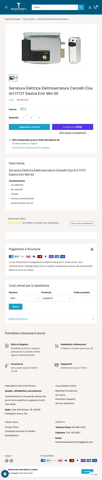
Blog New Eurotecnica (66, 391)
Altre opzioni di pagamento (72, 133)
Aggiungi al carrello (29, 127)
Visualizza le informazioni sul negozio (31, 147)
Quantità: (14, 117)
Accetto (87, 471)
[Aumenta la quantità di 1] (39, 117)
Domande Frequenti (65, 399)
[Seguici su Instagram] (11, 461)
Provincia (46, 292)
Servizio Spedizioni (64, 403)
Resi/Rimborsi (12, 435)
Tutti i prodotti (29, 19)
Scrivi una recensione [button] (82, 223)
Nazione (13, 292)
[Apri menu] (6, 7)
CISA (11, 100)
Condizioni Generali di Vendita (20, 431)
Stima (16, 306)
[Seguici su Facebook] (6, 461)
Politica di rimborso (17, 319)
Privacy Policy (12, 427)
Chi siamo (60, 395)
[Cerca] (81, 7)
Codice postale (82, 292)
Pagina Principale (12, 19)
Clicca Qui (28, 473)
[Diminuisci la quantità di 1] (23, 117)
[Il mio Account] (90, 7)
